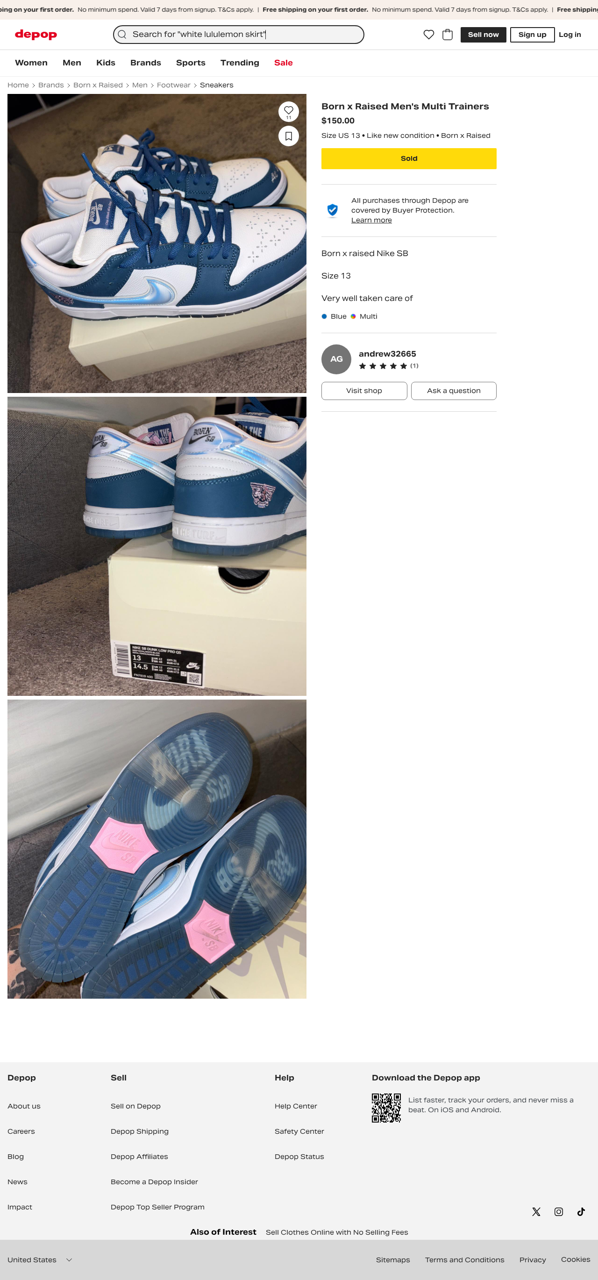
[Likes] (429, 34)
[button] (428, 366)
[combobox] (238, 34)
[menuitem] (31, 63)
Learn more (371, 220)
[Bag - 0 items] (447, 34)
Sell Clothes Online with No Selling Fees (337, 1232)
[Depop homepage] (36, 34)
